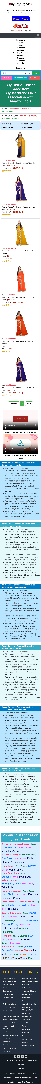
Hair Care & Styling (9, 1007)
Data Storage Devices (29, 978)
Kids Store (6, 1042)
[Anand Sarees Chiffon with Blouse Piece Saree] (20, 145)
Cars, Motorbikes (8, 991)
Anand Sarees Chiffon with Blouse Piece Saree (19, 163)
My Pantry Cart (24, 1073)
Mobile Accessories (9, 1032)
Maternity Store (8, 997)
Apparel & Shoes (8, 984)
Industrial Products (9, 1023)
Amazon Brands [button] (20, 77)
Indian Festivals (27, 1001)
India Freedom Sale (9, 981)
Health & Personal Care (11, 1016)
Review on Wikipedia (29, 1045)
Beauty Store (7, 1001)
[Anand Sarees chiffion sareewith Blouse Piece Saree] (20, 233)
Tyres (24, 1026)
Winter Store (26, 1036)
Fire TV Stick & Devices (30, 981)
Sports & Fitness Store (29, 1004)
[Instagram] (22, 1056)
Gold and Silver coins (29, 988)
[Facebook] (15, 1056)
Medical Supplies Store (10, 1035)
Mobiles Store (27, 994)
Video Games (7, 1010)
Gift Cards (25, 984)
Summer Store (27, 1039)
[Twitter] (18, 1056)
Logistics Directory (25, 1082)
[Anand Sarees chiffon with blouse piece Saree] (20, 279)
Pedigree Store (27, 1013)
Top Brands (7, 1051)
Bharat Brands (10, 1073)
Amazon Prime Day (9, 1048)
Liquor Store (26, 997)
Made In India (7, 1038)
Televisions (26, 1019)
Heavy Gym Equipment (10, 1019)
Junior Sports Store (9, 1004)
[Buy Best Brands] (20, 4)
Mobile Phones (27, 1016)
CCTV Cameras (8, 994)
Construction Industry (22, 1078)
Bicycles (5, 988)
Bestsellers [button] (34, 77)
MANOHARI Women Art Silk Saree (20, 432)
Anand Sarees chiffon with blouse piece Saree (19, 297)
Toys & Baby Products (29, 1023)
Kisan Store (7, 1045)
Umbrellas (25, 1032)
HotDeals (25, 1042)
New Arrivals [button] (7, 77)
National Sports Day (9, 978)
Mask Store (26, 1029)
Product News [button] (20, 19)
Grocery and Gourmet (29, 991)
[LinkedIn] (26, 1056)
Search (36, 73)
